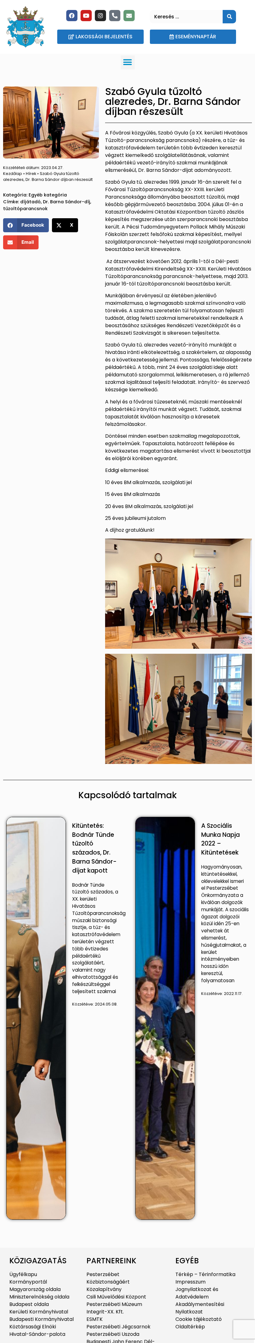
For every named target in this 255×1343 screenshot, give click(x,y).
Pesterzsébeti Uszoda (112, 1334)
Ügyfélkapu (23, 1274)
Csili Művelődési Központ (116, 1296)
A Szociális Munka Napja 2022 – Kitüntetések (220, 839)
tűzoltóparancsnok (25, 208)
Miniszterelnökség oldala (39, 1296)
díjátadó (30, 202)
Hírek (31, 173)
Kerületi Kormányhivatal (38, 1311)
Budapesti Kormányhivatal (41, 1319)
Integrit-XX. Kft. (105, 1311)
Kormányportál (28, 1281)
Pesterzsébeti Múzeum (114, 1304)
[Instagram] (100, 15)
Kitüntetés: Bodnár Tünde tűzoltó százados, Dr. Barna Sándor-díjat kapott (94, 848)
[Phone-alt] (114, 15)
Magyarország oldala (35, 1289)
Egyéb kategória (48, 195)
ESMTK (94, 1319)
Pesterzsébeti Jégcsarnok (118, 1326)
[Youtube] (86, 15)
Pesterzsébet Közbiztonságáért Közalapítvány (108, 1282)
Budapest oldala (29, 1304)
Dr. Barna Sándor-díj (66, 202)
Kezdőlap (12, 173)
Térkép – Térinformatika (205, 1274)
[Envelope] (129, 15)
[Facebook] (71, 15)
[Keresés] (229, 16)
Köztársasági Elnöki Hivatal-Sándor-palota (37, 1330)
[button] (128, 62)
